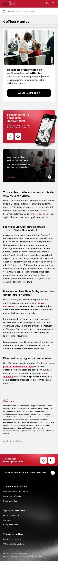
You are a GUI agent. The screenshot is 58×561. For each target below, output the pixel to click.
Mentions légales (10, 557)
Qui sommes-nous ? (12, 515)
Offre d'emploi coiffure (13, 544)
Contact (7, 520)
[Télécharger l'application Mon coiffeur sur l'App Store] (10, 136)
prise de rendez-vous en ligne (18, 366)
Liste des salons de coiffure (15, 491)
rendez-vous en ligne (40, 214)
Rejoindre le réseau (12, 441)
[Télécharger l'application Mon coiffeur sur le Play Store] (18, 136)
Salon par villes (10, 501)
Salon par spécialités (13, 496)
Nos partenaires (10, 524)
